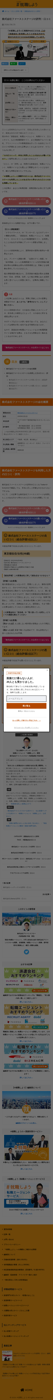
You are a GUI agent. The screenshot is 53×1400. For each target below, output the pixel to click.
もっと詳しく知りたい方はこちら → (26, 720)
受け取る (26, 706)
